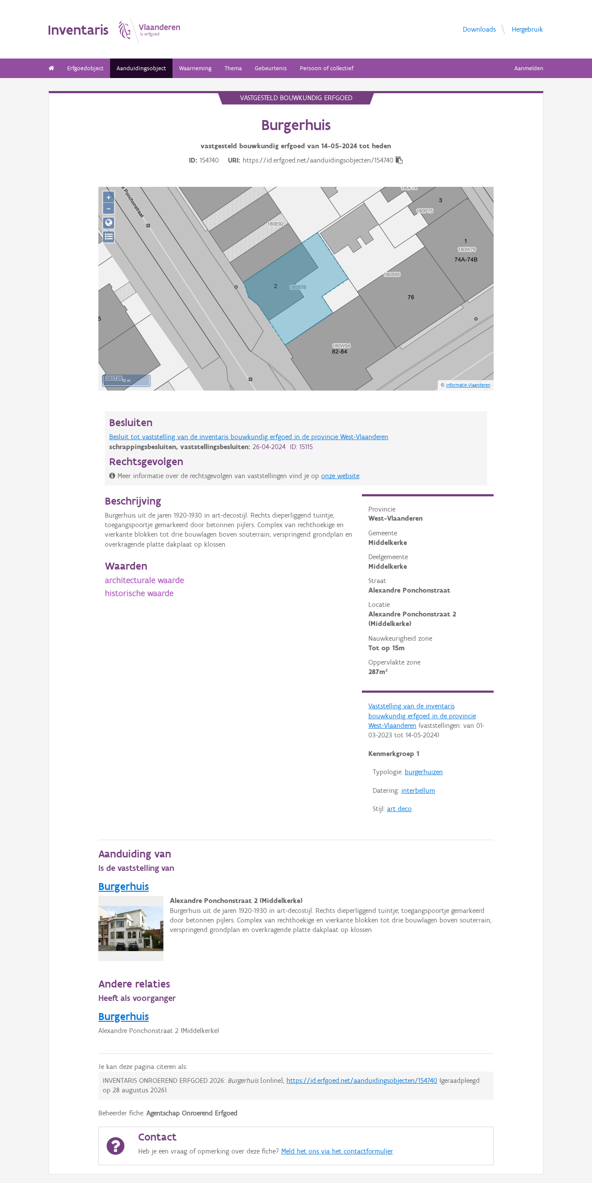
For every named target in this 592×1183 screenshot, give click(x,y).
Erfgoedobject (85, 68)
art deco (399, 809)
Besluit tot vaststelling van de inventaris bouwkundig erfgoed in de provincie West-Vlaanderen (248, 437)
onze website (340, 476)
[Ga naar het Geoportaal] (108, 223)
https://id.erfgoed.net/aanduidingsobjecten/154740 (361, 1080)
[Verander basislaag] (108, 236)
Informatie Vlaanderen (468, 385)
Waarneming (195, 68)
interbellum (418, 790)
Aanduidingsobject (141, 68)
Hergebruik (527, 29)
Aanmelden (528, 68)
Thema (233, 68)
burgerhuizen (424, 772)
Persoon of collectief (326, 68)
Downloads (479, 29)
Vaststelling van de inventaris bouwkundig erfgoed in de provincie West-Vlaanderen (422, 716)
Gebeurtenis (271, 68)
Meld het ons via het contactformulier (337, 1151)
